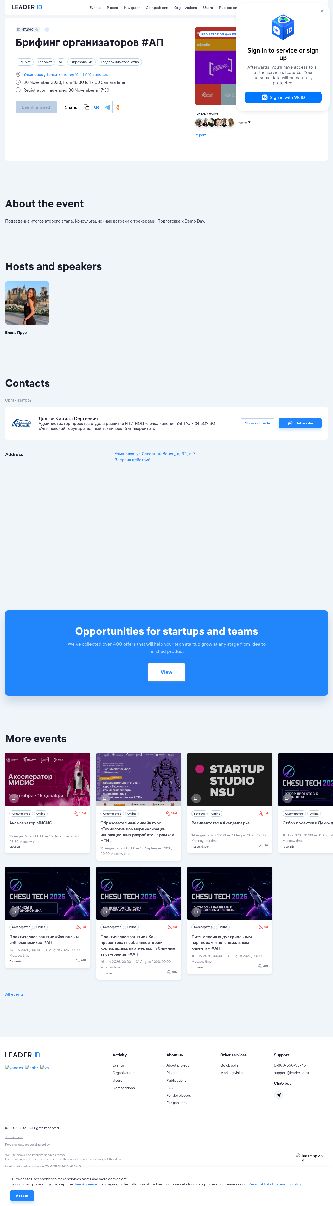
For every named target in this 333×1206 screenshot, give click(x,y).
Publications (229, 7)
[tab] (139, 1055)
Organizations (185, 7)
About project (177, 1065)
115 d (82, 813)
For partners (176, 1102)
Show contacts (257, 423)
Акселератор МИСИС (30, 823)
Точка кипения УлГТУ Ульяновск (76, 74)
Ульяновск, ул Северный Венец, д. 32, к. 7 (155, 453)
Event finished (36, 107)
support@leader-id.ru (291, 1072)
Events (95, 7)
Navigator (132, 7)
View (166, 672)
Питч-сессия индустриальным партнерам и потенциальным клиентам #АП (221, 942)
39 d (174, 813)
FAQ (170, 1088)
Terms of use (14, 1137)
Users (208, 7)
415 (174, 972)
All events (14, 994)
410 (83, 960)
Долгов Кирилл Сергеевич (68, 418)
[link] (47, 803)
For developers (178, 1095)
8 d (84, 927)
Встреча (199, 813)
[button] (139, 1055)
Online (40, 813)
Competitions (157, 7)
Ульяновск (33, 74)
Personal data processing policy (27, 1144)
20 (266, 845)
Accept (22, 1195)
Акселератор (21, 813)
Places (112, 7)
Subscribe (304, 423)
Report (200, 134)
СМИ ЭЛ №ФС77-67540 (63, 1166)
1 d (266, 813)
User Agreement (87, 1184)
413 (265, 966)
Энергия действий (132, 459)
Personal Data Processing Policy (275, 1184)
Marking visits (231, 1072)
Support (281, 1054)
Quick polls (229, 1065)
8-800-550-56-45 (290, 1065)
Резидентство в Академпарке (220, 823)
